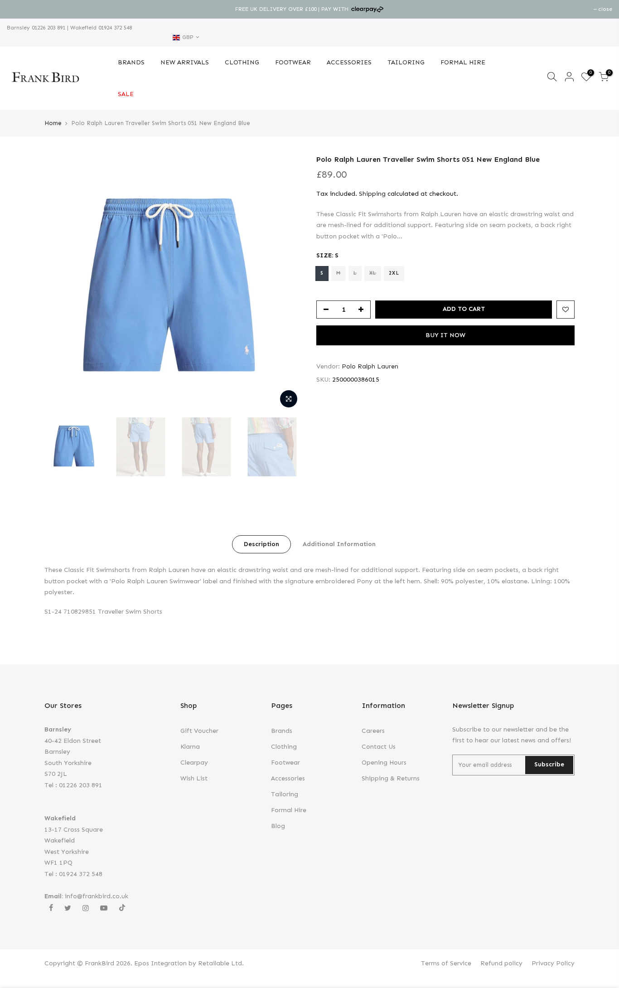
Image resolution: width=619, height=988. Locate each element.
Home (53, 123)
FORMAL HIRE (462, 62)
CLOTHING (242, 62)
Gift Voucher (199, 731)
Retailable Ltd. (221, 963)
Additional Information (339, 544)
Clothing (284, 747)
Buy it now (445, 335)
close (18, 9)
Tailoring (284, 794)
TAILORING (406, 62)
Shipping (372, 194)
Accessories (288, 778)
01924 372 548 (114, 27)
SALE (126, 94)
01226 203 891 (47, 27)
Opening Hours (384, 762)
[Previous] (60, 283)
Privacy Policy (553, 963)
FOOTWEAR (293, 62)
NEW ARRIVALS (184, 62)
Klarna (190, 747)
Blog (278, 826)
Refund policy (501, 963)
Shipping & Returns (391, 778)
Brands (281, 731)
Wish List (194, 778)
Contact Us (379, 747)
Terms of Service (446, 963)
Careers (373, 731)
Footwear (285, 762)
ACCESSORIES (349, 62)
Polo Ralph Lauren (370, 366)
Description (261, 544)
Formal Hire (288, 810)
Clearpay (194, 762)
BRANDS (131, 62)
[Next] (286, 283)
